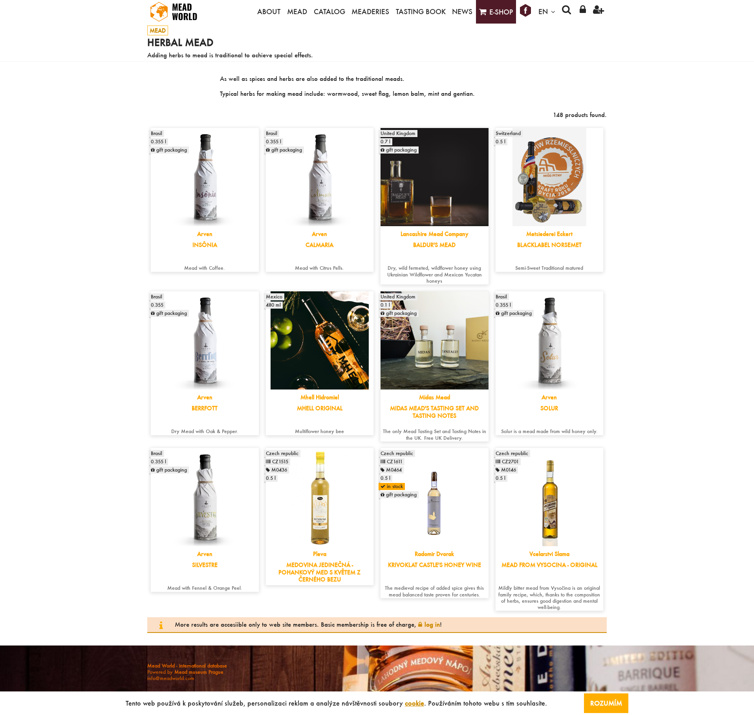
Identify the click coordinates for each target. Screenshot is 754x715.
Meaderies (370, 11)
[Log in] (582, 12)
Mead (297, 11)
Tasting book (421, 11)
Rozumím (606, 703)
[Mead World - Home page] (178, 12)
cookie (414, 703)
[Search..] (566, 12)
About (268, 11)
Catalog (329, 11)
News (462, 11)
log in (432, 624)
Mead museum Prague (198, 672)
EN (543, 11)
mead (158, 30)
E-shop (501, 12)
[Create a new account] (599, 12)
